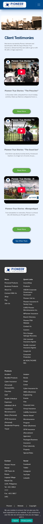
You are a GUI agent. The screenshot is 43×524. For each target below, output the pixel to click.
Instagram (27, 471)
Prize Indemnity (29, 446)
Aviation (26, 374)
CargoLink (27, 351)
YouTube (26, 474)
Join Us (7, 303)
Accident (8, 374)
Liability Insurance (29, 412)
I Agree (15, 520)
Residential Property (12, 425)
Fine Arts (8, 391)
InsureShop (27, 283)
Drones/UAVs (9, 388)
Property (26, 449)
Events (25, 398)
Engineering (27, 395)
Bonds (25, 378)
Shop (6, 296)
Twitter (25, 468)
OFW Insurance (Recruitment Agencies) (29, 432)
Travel (7, 429)
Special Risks (28, 453)
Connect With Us (11, 293)
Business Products (11, 286)
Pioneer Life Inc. (29, 298)
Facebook (27, 464)
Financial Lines (28, 405)
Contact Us (27, 326)
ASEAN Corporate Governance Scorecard (29, 292)
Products (26, 286)
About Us (8, 290)
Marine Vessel (28, 415)
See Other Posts (21, 241)
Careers (26, 330)
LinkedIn (26, 478)
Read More (21, 111)
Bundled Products (11, 378)
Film (24, 402)
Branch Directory (29, 317)
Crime (25, 385)
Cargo (25, 381)
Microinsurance (10, 412)
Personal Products (11, 283)
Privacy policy (26, 520)
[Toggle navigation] (39, 4)
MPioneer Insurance (30, 313)
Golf (6, 395)
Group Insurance (29, 408)
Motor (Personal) (11, 415)
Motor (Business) (29, 426)
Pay (6, 300)
